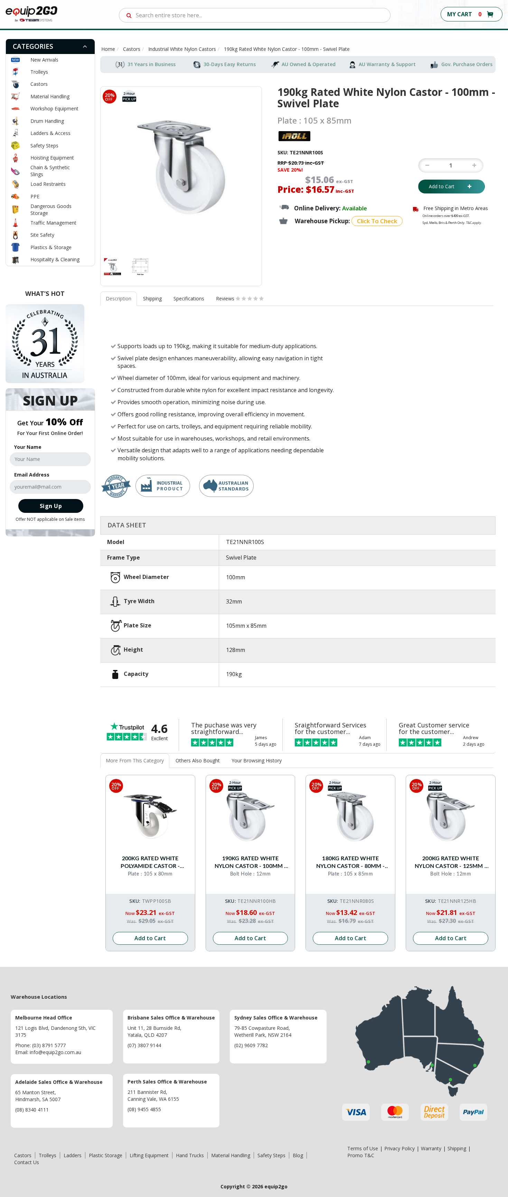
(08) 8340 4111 (32, 1109)
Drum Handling (47, 121)
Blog (298, 1155)
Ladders (73, 1155)
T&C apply (473, 222)
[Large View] (112, 266)
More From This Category (135, 760)
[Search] (129, 15)
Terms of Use (362, 1148)
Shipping (152, 298)
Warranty (431, 1148)
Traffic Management (53, 222)
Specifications (188, 298)
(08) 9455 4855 (144, 1109)
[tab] (50, 46)
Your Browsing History (257, 760)
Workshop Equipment (54, 108)
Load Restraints (48, 184)
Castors (39, 84)
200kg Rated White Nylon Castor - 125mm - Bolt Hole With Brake (451, 863)
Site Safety (42, 235)
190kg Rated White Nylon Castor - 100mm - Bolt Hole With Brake (250, 863)
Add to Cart (446, 186)
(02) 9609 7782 (251, 1045)
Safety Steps (44, 145)
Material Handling (49, 96)
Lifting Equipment (149, 1155)
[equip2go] (31, 13)
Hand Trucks (190, 1155)
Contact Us (26, 1162)
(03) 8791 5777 (49, 1045)
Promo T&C (360, 1155)
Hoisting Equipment (52, 157)
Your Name (27, 447)
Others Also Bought (198, 760)
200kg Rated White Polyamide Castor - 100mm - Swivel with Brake (150, 863)
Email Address (31, 474)
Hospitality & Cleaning (54, 259)
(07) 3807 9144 (144, 1045)
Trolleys (39, 72)
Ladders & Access (50, 133)
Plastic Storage (105, 1155)
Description (118, 298)
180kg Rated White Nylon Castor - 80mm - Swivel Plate (350, 863)
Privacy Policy (399, 1148)
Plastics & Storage (51, 247)
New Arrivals (44, 59)
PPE (34, 196)
